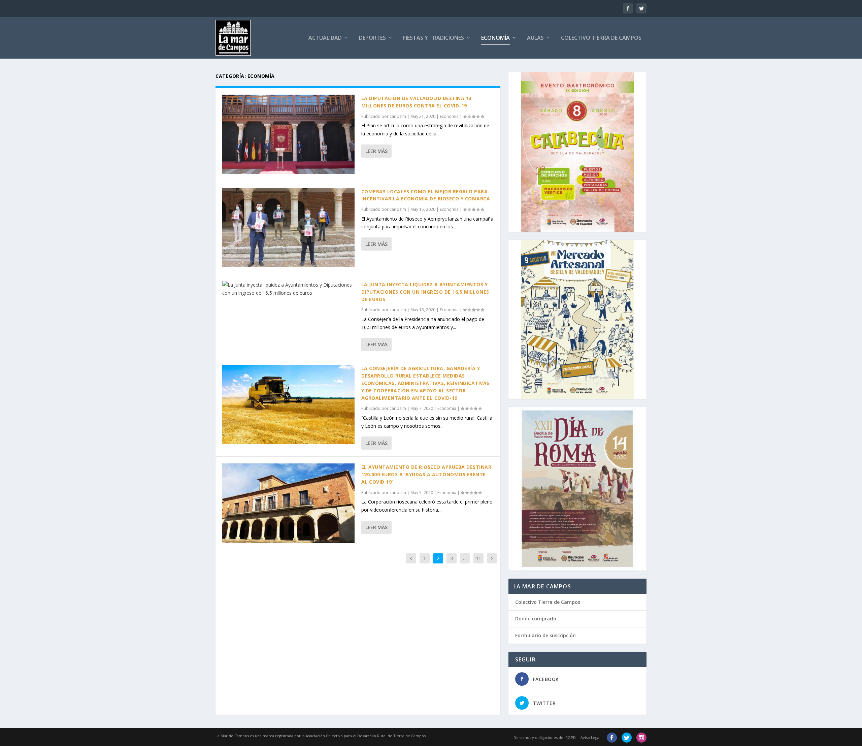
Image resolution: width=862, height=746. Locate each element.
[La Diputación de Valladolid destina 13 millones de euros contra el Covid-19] (288, 134)
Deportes (372, 38)
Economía (495, 38)
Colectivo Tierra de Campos (601, 38)
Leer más (376, 151)
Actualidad (325, 38)
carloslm (398, 116)
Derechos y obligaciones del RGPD (544, 737)
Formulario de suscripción (545, 635)
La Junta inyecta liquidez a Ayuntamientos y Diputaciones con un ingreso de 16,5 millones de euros (425, 291)
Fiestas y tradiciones (433, 38)
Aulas (535, 38)
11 (478, 558)
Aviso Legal (590, 737)
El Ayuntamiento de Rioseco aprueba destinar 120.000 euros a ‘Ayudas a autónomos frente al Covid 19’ (426, 474)
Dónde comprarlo (535, 618)
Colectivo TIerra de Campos (547, 602)
